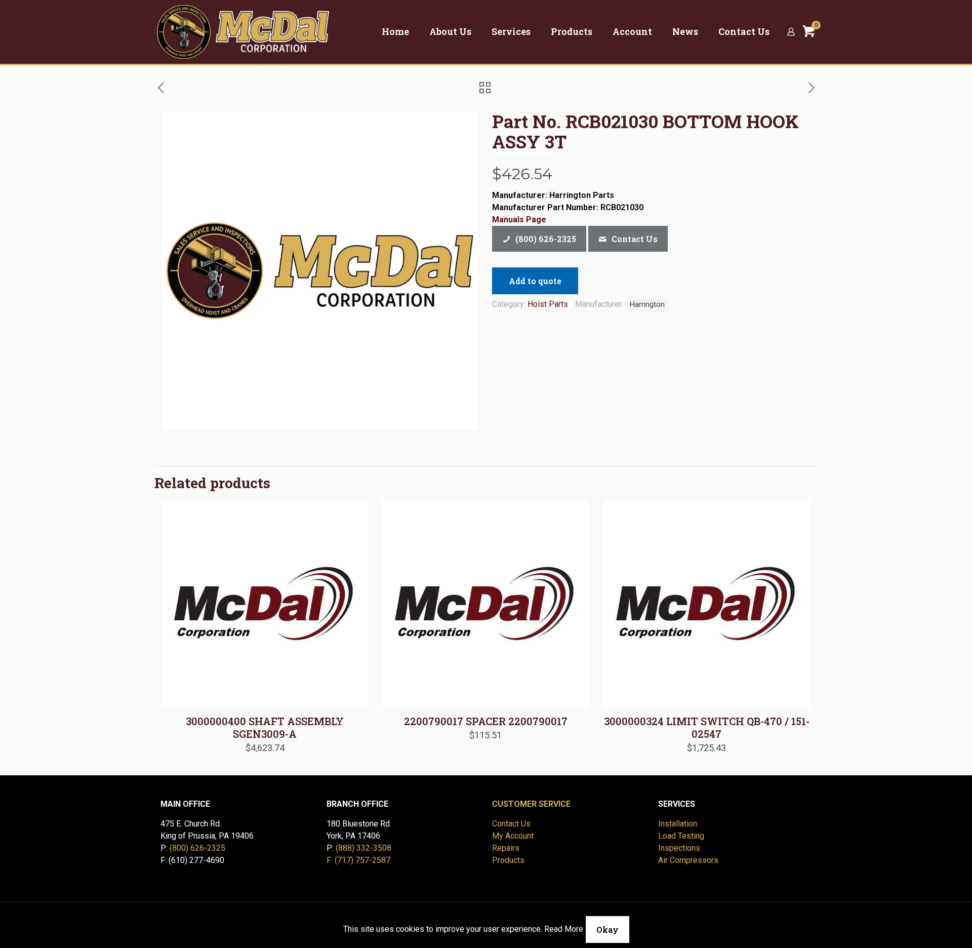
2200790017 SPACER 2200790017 (486, 721)
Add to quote (535, 280)
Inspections (679, 848)
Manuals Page (519, 219)
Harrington (647, 304)
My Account (513, 836)
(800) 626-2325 (197, 848)
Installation (677, 823)
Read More (563, 929)
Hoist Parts (548, 304)
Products (508, 860)
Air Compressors (688, 860)
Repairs (505, 848)
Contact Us (511, 823)
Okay (607, 929)
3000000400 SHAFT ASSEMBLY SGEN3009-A (265, 727)
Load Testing (681, 836)
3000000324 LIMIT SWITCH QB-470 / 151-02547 (706, 727)
